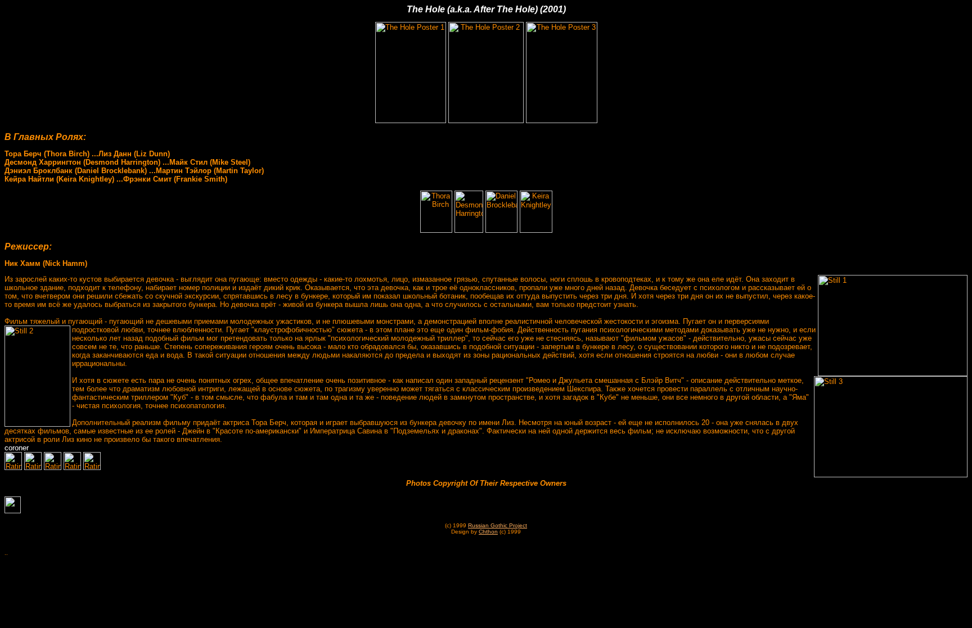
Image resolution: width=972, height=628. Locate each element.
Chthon (488, 531)
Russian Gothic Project (497, 525)
